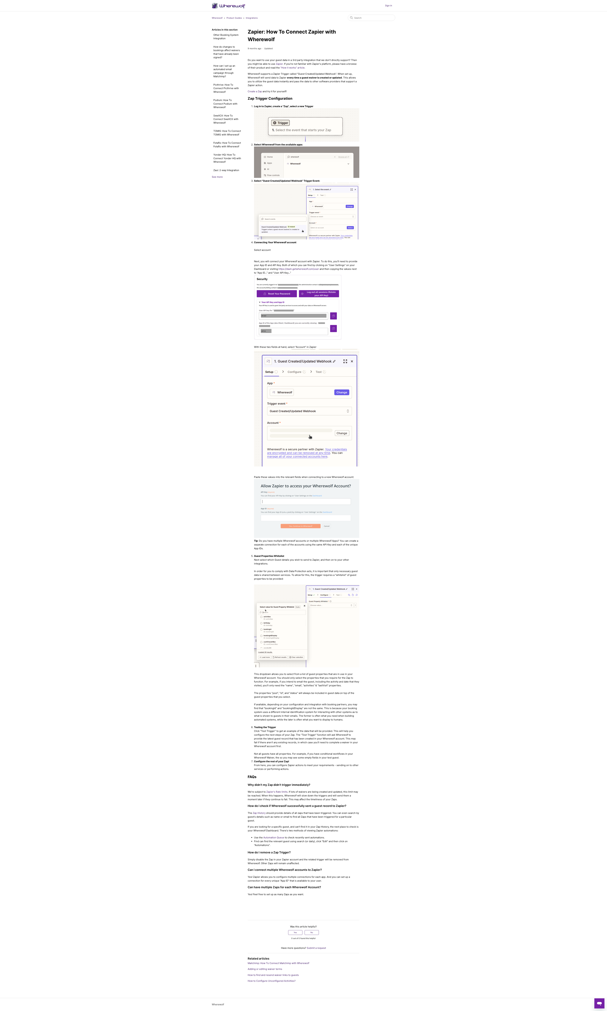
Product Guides (234, 18)
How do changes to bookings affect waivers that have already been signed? (226, 52)
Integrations (252, 18)
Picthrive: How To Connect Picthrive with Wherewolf (226, 88)
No (311, 932)
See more (217, 176)
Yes (295, 932)
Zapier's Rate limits (277, 791)
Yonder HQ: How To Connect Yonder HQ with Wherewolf (227, 158)
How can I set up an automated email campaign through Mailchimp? (224, 71)
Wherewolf (217, 18)
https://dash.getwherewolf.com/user (299, 268)
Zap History (259, 812)
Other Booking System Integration (226, 36)
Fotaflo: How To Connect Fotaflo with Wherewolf (227, 144)
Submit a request (316, 947)
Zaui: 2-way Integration (226, 170)
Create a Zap (255, 91)
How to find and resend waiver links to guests (273, 975)
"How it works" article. (292, 67)
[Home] (228, 6)
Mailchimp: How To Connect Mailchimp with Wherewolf (278, 963)
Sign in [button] (388, 5)
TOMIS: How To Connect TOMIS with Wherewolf (227, 132)
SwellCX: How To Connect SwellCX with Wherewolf (225, 119)
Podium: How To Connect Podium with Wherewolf (225, 104)
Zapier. (279, 63)
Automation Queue (273, 837)
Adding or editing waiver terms (265, 968)
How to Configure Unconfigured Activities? (272, 980)
